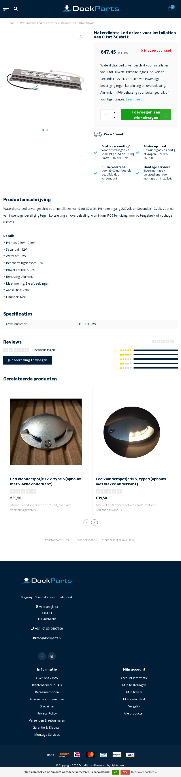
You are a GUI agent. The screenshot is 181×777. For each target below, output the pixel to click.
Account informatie (134, 678)
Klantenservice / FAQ (47, 685)
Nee (125, 772)
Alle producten (134, 713)
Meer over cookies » (144, 772)
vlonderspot (86, 540)
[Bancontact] (103, 754)
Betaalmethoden (47, 692)
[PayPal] (117, 754)
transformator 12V (58, 540)
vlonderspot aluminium (118, 540)
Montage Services (47, 734)
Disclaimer (47, 706)
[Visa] (130, 754)
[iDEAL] (77, 754)
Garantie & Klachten (47, 727)
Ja (115, 772)
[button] (43, 130)
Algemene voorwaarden (47, 699)
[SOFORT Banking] (64, 754)
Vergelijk (134, 706)
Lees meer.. (134, 99)
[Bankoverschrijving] (50, 754)
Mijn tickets (134, 692)
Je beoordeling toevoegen (27, 360)
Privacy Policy (47, 713)
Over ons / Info (47, 678)
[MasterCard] (90, 754)
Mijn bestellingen (134, 685)
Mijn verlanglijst (134, 699)
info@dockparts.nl (48, 638)
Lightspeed (118, 765)
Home (11, 23)
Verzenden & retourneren (47, 720)
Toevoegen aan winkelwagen (146, 115)
